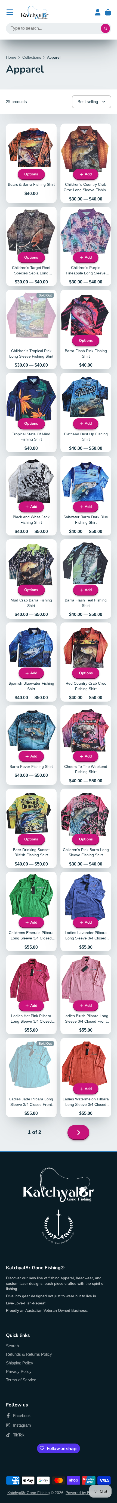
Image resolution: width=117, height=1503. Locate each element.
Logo (34, 12)
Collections (31, 57)
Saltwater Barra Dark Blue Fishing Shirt (85, 495)
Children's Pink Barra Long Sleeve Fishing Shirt (85, 828)
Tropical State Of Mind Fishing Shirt (31, 412)
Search (12, 1345)
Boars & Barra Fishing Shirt (31, 163)
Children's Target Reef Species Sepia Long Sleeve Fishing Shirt (31, 246)
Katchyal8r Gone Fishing (28, 1492)
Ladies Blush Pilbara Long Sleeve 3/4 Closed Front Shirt (85, 994)
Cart (108, 12)
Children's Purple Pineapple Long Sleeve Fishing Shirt (85, 246)
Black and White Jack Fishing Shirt (31, 495)
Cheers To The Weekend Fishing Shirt (85, 745)
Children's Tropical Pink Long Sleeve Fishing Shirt (31, 329)
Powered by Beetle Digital (88, 1492)
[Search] (105, 28)
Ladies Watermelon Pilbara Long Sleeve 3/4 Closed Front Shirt (85, 1077)
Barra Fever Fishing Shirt (31, 745)
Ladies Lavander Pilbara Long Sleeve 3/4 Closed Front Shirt (85, 911)
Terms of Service (21, 1380)
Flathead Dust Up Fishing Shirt (85, 412)
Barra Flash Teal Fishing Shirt (85, 579)
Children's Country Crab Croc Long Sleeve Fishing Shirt (85, 163)
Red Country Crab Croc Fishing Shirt (85, 662)
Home (11, 57)
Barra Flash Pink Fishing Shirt (85, 329)
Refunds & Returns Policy (29, 1354)
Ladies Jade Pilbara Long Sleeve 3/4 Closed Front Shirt (31, 1077)
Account (97, 12)
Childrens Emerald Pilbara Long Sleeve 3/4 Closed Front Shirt (31, 911)
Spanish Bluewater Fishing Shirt (31, 662)
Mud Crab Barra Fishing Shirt (31, 579)
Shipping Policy (19, 1363)
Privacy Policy (19, 1371)
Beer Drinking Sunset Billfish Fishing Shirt (31, 828)
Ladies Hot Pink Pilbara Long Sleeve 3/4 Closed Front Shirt (31, 994)
